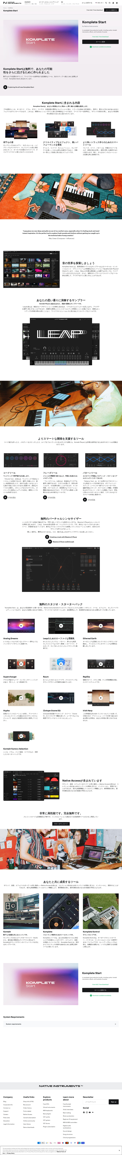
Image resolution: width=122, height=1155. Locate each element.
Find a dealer (27, 1111)
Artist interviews (68, 1109)
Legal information (9, 1124)
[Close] (119, 1150)
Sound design (67, 1131)
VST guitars (46, 1120)
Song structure (67, 1134)
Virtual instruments (49, 1107)
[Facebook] (84, 1112)
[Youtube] (90, 1112)
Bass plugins (47, 1113)
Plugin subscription (49, 1126)
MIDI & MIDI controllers (70, 1122)
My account (27, 1104)
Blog (4, 1101)
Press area (6, 1117)
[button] (21, 626)
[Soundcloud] (93, 1112)
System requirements (13, 1024)
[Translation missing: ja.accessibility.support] (109, 3)
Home (5, 8)
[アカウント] (113, 3)
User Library (27, 1124)
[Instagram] (87, 1112)
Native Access (27, 1114)
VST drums (46, 1123)
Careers (5, 1114)
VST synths (46, 1117)
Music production (68, 1116)
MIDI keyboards (48, 1110)
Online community (29, 1120)
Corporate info (8, 1104)
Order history (27, 1108)
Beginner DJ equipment (70, 1119)
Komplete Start (10, 11)
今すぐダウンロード (61, 824)
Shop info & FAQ (28, 1101)
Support (5, 1111)
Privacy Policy (10, 1153)
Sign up (113, 1102)
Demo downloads (28, 1127)
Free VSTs (46, 1104)
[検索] (106, 3)
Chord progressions (69, 1137)
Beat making (67, 1112)
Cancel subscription (29, 1117)
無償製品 (10, 8)
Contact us (6, 1108)
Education (6, 1120)
